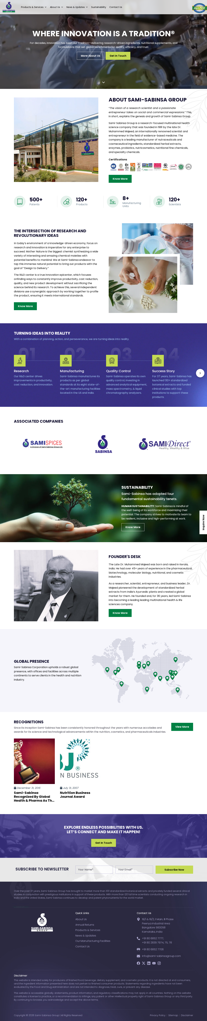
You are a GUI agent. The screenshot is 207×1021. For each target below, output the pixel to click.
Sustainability (98, 7)
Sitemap (173, 1015)
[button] (200, 373)
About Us (55, 7)
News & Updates (75, 7)
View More (182, 727)
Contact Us (115, 7)
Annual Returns (84, 925)
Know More (120, 179)
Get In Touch (118, 56)
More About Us (90, 56)
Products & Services (32, 7)
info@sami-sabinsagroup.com (161, 956)
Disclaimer (187, 1015)
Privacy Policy (157, 1015)
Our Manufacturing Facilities (92, 941)
